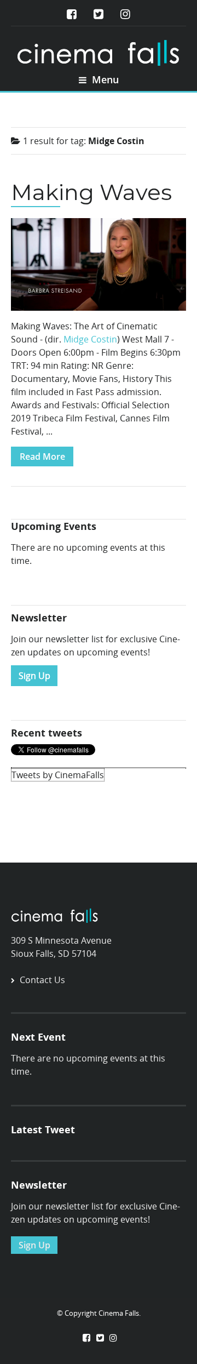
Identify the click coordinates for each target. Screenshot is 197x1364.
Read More (42, 456)
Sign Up (34, 676)
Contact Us (42, 980)
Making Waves (91, 192)
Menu (104, 79)
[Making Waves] (98, 268)
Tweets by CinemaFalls (57, 775)
